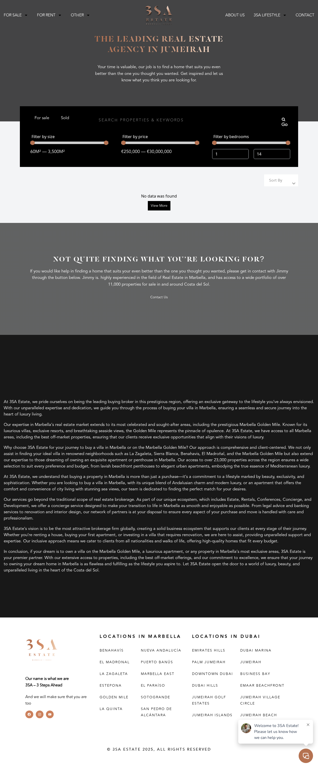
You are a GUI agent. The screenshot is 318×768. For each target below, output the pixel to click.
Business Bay (255, 673)
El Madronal (115, 662)
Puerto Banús (157, 662)
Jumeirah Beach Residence (258, 718)
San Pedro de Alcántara (156, 712)
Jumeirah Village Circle (260, 700)
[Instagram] (39, 714)
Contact (305, 15)
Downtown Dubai (212, 673)
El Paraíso (153, 685)
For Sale (13, 15)
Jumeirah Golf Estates (209, 700)
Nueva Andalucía (161, 650)
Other (77, 15)
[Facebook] (29, 714)
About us (235, 15)
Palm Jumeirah (209, 662)
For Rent (46, 15)
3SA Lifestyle (267, 15)
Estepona (111, 685)
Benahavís (112, 650)
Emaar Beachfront (262, 685)
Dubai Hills (205, 685)
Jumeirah (250, 662)
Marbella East (157, 673)
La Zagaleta (114, 673)
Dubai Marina (256, 650)
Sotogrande (155, 697)
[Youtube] (50, 714)
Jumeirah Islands (212, 715)
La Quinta (111, 709)
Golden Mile (114, 697)
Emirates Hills (208, 650)
